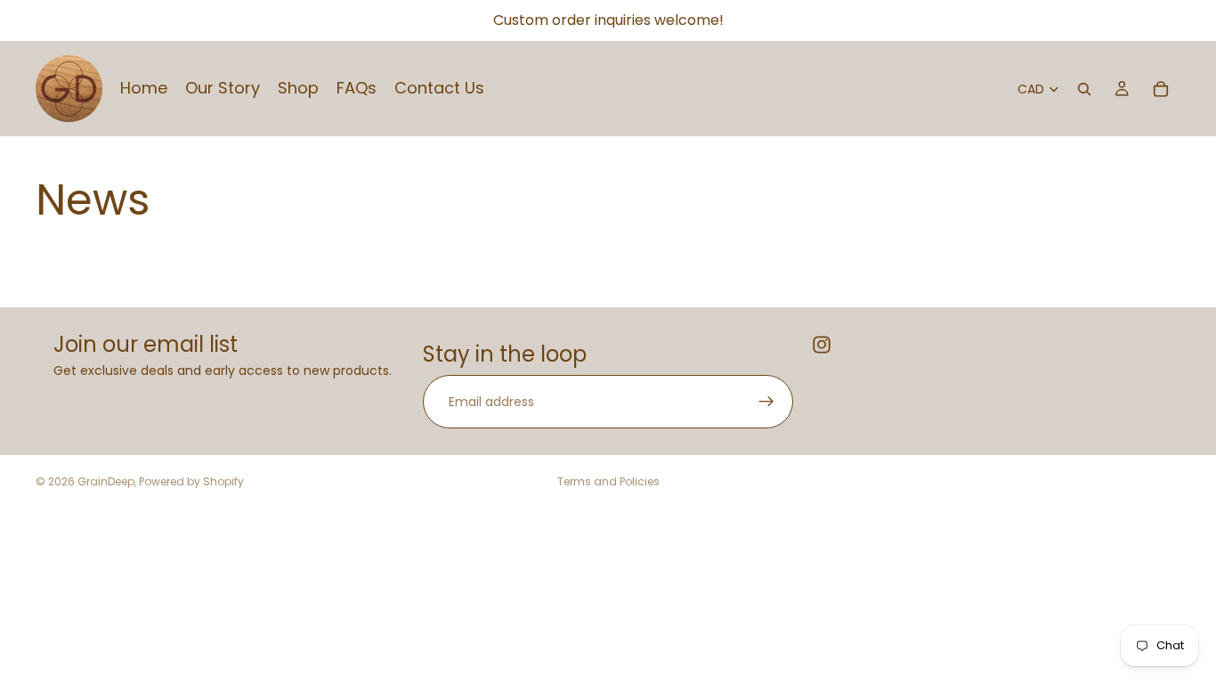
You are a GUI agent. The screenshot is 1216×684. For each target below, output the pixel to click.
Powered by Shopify (191, 481)
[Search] (1084, 89)
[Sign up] (766, 401)
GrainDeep (105, 481)
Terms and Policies (608, 481)
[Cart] (1160, 89)
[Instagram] (821, 344)
